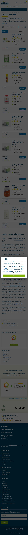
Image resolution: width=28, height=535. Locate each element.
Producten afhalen (6, 455)
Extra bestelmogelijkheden (8, 461)
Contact (4, 462)
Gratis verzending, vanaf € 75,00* (10, 415)
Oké (14, 275)
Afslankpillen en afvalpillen (8, 500)
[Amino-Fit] (4, 410)
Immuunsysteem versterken (8, 503)
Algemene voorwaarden (11, 529)
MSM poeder (4, 483)
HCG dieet (4, 481)
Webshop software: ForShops (14, 533)
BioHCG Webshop (6, 470)
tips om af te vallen (18, 240)
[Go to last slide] (3, 27)
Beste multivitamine (6, 496)
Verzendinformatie (6, 459)
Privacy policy (20, 529)
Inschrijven (4, 522)
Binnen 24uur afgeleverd (8, 326)
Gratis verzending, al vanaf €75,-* (10, 323)
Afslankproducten (7, 357)
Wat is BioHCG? (5, 474)
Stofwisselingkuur (6, 492)
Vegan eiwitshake (6, 491)
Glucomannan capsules (15, 285)
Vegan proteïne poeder (7, 498)
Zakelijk (3, 464)
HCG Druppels (5, 487)
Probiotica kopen (6, 489)
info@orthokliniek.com (17, 310)
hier (6, 268)
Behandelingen (5, 453)
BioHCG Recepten (6, 472)
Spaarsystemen (5, 457)
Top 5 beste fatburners (17, 304)
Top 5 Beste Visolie (6, 494)
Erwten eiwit (5, 485)
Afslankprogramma (7, 359)
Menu (3, 9)
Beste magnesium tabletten (8, 501)
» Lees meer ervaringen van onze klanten (18, 398)
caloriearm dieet (15, 254)
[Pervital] (20, 408)
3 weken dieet (6, 352)
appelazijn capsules (20, 303)
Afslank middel (10, 27)
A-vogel (5, 354)
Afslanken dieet (6, 355)
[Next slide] (25, 27)
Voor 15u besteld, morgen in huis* (14, 6)
